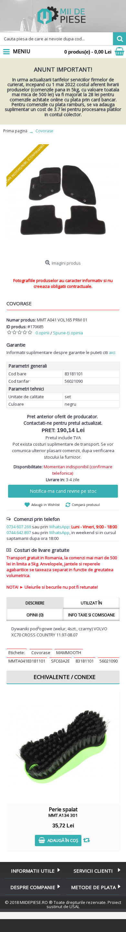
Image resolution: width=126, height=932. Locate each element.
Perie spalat (63, 812)
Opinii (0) (34, 615)
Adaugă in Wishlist (45, 504)
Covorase (40, 652)
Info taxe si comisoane (91, 615)
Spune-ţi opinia (68, 333)
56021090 (109, 661)
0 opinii (42, 333)
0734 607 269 (18, 527)
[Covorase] (63, 200)
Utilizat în (91, 603)
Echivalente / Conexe (65, 677)
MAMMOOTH (68, 652)
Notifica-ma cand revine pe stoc (63, 491)
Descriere (35, 603)
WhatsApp (59, 527)
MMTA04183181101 (26, 661)
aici (112, 352)
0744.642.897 (18, 532)
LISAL (74, 906)
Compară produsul (86, 504)
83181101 (85, 661)
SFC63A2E (60, 661)
